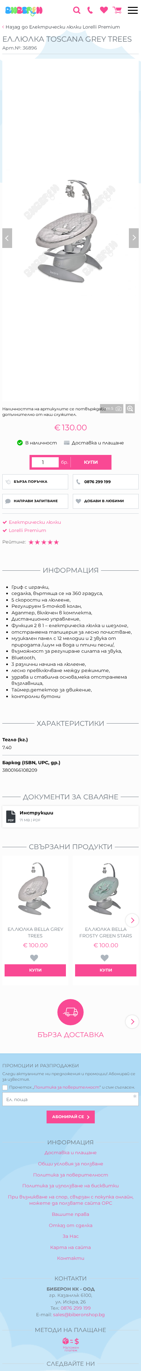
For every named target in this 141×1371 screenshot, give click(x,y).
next (132, 920)
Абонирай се (68, 1116)
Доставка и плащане (71, 1153)
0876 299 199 (76, 1308)
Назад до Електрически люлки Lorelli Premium (63, 27)
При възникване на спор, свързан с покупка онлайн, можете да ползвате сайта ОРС (70, 1200)
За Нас (71, 1236)
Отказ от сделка (70, 1225)
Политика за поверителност (66, 1087)
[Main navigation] (133, 10)
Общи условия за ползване (70, 1164)
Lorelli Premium (27, 530)
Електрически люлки (35, 522)
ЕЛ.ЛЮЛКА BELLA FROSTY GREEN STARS (105, 932)
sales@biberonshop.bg (79, 1315)
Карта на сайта (70, 1247)
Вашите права (70, 1214)
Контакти (70, 1258)
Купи (91, 462)
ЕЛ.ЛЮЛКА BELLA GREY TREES (35, 932)
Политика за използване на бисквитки (70, 1186)
